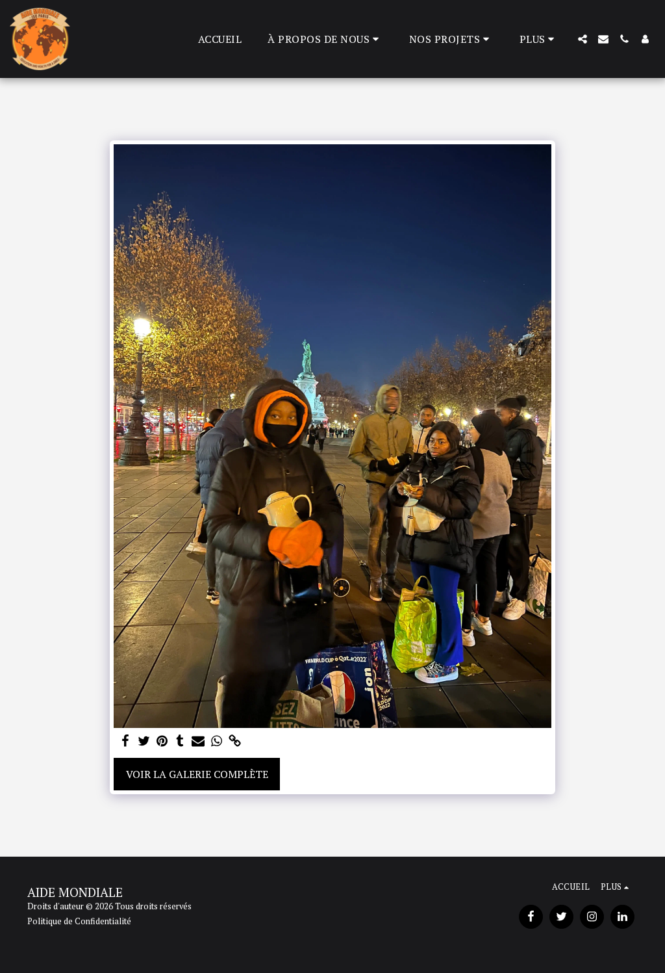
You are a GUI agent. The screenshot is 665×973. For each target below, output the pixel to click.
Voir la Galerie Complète (197, 774)
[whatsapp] (216, 741)
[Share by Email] (198, 741)
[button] (325, 39)
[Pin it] (161, 741)
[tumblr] (179, 741)
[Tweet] (143, 741)
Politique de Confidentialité (79, 921)
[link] (234, 741)
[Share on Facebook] (125, 741)
